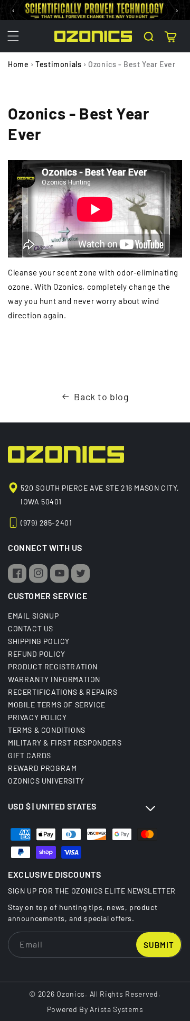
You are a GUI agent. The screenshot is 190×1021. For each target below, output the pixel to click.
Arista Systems (116, 1009)
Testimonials (58, 64)
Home (18, 64)
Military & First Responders (64, 742)
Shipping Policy (39, 641)
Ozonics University (46, 780)
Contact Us (30, 628)
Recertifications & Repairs (63, 691)
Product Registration (53, 666)
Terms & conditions (47, 729)
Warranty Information (54, 679)
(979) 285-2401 (46, 522)
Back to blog (101, 396)
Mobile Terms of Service (57, 704)
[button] (13, 36)
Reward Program (42, 768)
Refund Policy (36, 653)
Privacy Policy (37, 717)
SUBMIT (159, 945)
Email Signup (33, 615)
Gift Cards (29, 755)
